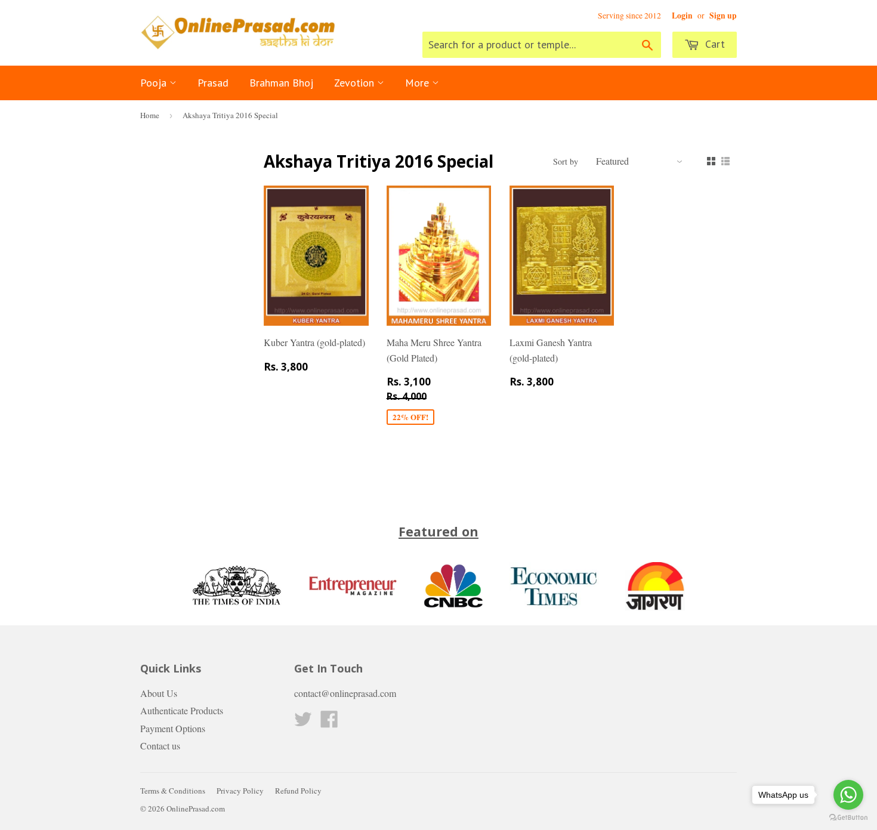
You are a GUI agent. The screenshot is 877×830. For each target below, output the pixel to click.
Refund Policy (298, 790)
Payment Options (172, 728)
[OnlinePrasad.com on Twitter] (303, 722)
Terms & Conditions (172, 790)
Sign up (723, 15)
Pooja (154, 83)
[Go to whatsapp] (848, 795)
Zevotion (355, 83)
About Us (158, 693)
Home (149, 115)
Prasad (212, 83)
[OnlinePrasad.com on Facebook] (329, 722)
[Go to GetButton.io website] (848, 818)
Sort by (565, 161)
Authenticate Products (181, 710)
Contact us (160, 745)
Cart (713, 44)
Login (682, 15)
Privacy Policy (240, 790)
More (418, 83)
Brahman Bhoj (281, 83)
